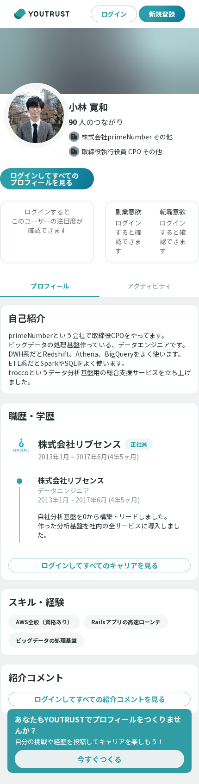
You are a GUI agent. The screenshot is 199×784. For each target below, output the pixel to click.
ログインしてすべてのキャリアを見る (99, 565)
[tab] (50, 286)
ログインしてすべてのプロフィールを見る (44, 178)
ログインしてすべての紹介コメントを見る (99, 699)
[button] (99, 61)
